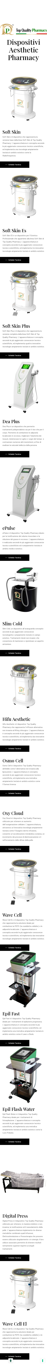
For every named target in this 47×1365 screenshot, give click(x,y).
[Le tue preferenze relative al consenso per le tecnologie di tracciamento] (42, 1360)
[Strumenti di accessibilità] (10, 1360)
